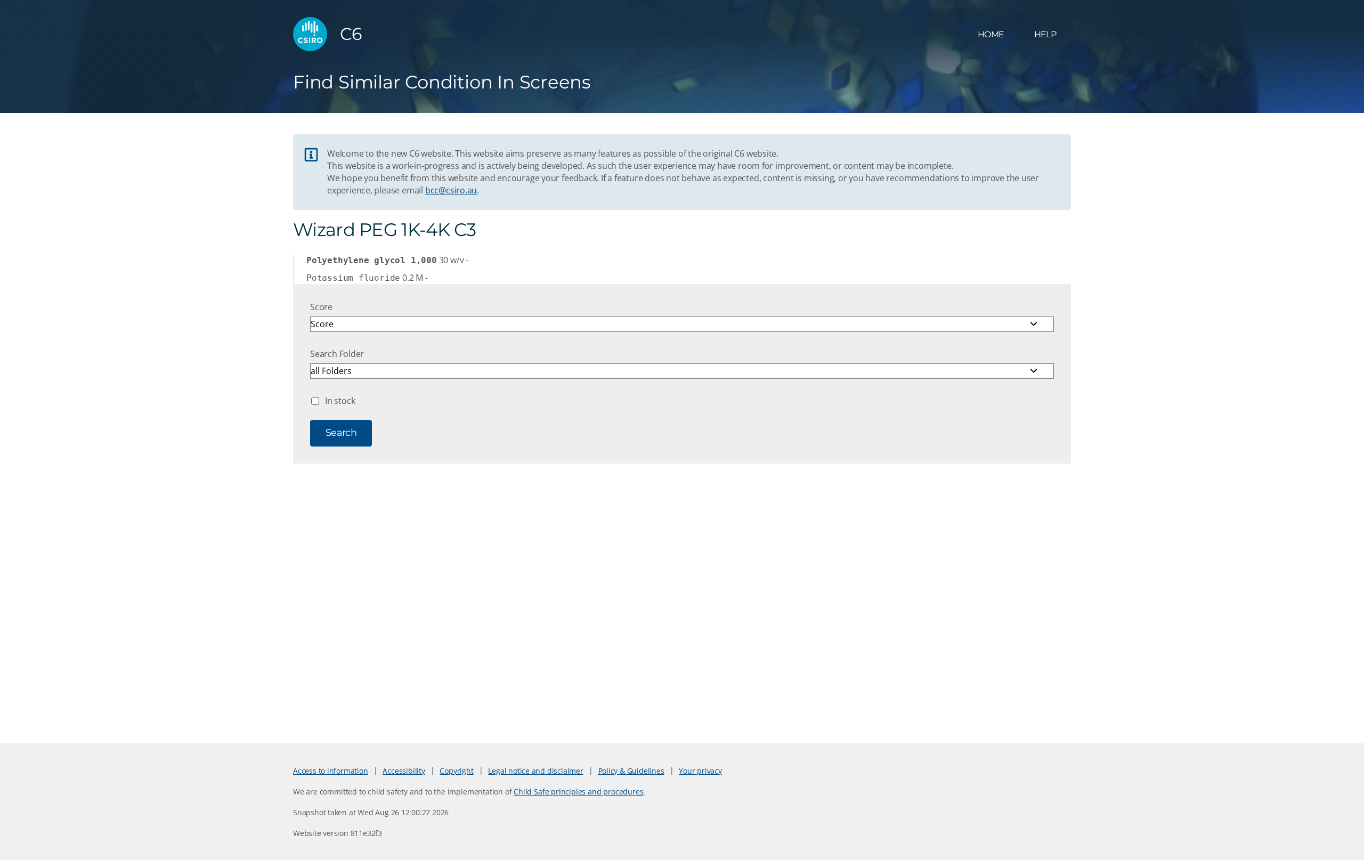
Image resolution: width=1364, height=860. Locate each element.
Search (341, 433)
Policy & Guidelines (631, 771)
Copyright (456, 771)
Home (991, 34)
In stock (340, 401)
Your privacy (700, 771)
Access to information (330, 771)
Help (1045, 34)
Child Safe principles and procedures (578, 791)
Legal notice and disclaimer (535, 771)
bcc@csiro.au (451, 190)
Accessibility (404, 771)
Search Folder (337, 354)
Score (321, 307)
